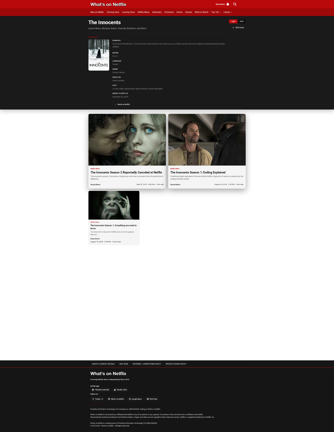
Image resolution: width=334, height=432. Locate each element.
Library (227, 12)
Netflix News (143, 12)
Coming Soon (113, 12)
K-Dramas (169, 12)
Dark (242, 21)
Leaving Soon (128, 12)
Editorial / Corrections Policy (147, 364)
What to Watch (201, 12)
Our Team (123, 364)
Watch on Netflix (123, 104)
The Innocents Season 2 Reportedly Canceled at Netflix (126, 172)
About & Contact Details (103, 364)
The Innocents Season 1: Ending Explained (197, 172)
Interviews (157, 12)
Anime (179, 12)
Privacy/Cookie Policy (176, 364)
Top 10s (215, 12)
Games (188, 12)
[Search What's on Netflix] (234, 4)
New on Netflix (97, 12)
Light (233, 21)
